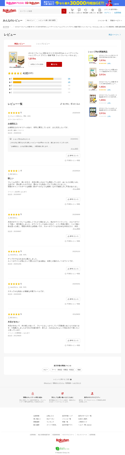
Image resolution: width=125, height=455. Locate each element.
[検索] (64, 11)
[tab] (19, 43)
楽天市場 (6, 27)
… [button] (12, 27)
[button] (79, 11)
